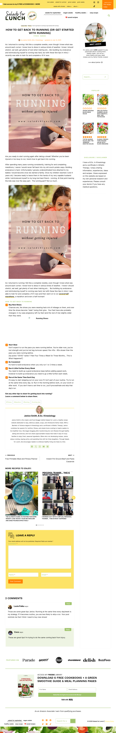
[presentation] (21, 493)
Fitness (30, 25)
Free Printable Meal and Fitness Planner (21, 457)
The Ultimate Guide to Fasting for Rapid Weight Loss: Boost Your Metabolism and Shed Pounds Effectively (21, 518)
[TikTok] (94, 6)
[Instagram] (98, 2)
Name (12, 575)
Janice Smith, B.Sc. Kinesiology (33, 40)
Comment (12, 544)
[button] (84, 108)
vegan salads (68, 13)
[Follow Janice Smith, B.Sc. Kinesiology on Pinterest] (47, 446)
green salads (72, 2)
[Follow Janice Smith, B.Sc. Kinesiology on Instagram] (39, 446)
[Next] (73, 498)
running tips (36, 402)
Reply (68, 603)
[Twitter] (42, 724)
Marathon (17, 402)
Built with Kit (67, 699)
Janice (87, 50)
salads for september (53, 13)
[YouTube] (46, 724)
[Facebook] (50, 720)
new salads (50, 2)
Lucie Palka (19, 606)
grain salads (80, 2)
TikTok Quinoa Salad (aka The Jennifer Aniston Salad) (88, 141)
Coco (16, 632)
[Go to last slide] (6, 498)
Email (44, 575)
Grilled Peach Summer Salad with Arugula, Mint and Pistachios (102, 114)
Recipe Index (24, 25)
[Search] (105, 77)
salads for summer (60, 2)
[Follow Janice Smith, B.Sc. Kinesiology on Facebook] (32, 446)
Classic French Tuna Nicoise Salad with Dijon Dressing (102, 141)
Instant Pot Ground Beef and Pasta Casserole (60, 458)
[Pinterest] (94, 2)
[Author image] (19, 40)
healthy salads (9, 724)
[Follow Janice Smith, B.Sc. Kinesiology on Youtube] (43, 446)
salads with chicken (59, 6)
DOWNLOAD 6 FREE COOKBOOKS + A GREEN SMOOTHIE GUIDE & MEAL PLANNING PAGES (67, 679)
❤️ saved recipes (71, 17)
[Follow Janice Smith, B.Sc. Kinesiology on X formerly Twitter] (36, 446)
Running (43, 36)
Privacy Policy (109, 721)
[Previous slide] (19, 686)
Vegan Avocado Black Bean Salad (88, 112)
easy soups (94, 13)
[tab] (36, 525)
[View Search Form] (109, 15)
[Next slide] (32, 686)
